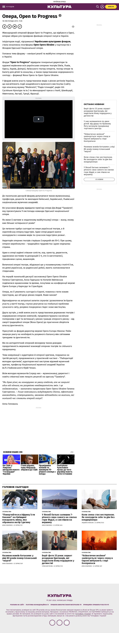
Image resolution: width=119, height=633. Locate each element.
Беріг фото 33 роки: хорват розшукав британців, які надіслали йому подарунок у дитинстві (97, 112)
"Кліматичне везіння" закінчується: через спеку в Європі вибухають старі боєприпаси (97, 137)
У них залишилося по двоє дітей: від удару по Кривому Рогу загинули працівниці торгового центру (97, 125)
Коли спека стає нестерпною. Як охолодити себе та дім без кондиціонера (98, 159)
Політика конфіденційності (37, 605)
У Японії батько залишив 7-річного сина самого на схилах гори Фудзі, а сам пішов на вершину (99, 171)
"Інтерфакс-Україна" (83, 614)
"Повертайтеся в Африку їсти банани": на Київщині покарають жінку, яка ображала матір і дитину (18, 518)
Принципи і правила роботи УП (96, 605)
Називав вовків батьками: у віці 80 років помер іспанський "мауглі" (99, 149)
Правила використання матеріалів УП (66, 605)
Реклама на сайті (17, 605)
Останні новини (94, 104)
